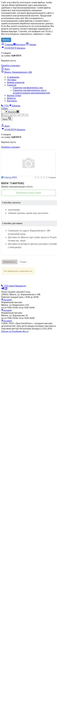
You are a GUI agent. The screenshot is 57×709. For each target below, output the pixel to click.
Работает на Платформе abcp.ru (14, 331)
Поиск (5, 119)
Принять (6, 40)
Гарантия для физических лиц (28, 87)
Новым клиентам (15, 82)
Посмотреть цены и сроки (28, 192)
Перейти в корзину (10, 65)
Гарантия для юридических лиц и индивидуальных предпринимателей (31, 91)
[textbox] (14, 115)
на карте (7, 299)
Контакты (12, 100)
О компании (13, 77)
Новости (11, 98)
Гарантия (11, 85)
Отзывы (23, 262)
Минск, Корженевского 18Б (18, 72)
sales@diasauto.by (17, 286)
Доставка (11, 79)
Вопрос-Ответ (14, 95)
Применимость (10, 262)
